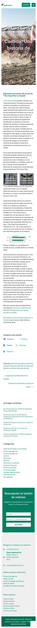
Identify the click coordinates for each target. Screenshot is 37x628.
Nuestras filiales (9, 608)
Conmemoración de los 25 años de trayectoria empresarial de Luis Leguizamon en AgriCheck (18, 416)
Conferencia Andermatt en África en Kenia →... (20, 383)
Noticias (30, 363)
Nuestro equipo (8, 604)
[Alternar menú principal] (33, 5)
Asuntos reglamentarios (12, 472)
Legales (23, 622)
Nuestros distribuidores (11, 606)
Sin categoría (8, 477)
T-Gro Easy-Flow (9, 101)
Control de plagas (10, 470)
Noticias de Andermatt (25, 366)
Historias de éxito (23, 368)
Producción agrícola (19, 363)
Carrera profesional (10, 611)
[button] (25, 4)
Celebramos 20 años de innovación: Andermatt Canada (15, 429)
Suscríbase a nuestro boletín (13, 318)
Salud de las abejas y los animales (15, 449)
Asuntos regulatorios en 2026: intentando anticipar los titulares (18, 435)
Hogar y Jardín (8, 579)
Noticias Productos (10, 366)
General (6, 456)
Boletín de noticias (9, 368)
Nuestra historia (9, 601)
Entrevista (7, 458)
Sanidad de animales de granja (13, 586)
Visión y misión (8, 599)
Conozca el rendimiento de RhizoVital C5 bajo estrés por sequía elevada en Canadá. (17, 310)
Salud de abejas (8, 583)
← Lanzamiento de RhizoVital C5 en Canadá (16, 376)
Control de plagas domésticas (13, 581)
